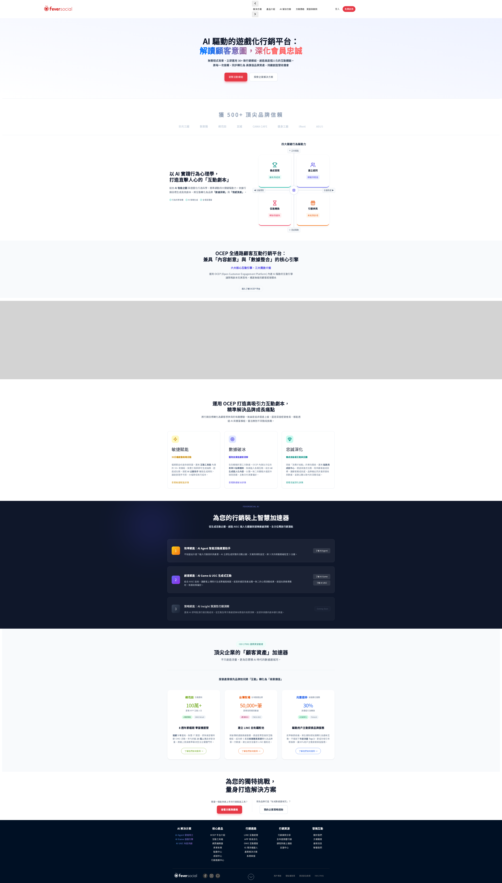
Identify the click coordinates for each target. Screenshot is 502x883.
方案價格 (300, 9)
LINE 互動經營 (251, 834)
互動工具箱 (217, 839)
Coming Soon (322, 609)
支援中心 (284, 847)
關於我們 (317, 834)
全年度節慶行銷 (284, 839)
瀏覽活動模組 (236, 77)
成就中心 (217, 855)
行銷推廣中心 (217, 860)
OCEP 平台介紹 (217, 834)
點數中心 (217, 851)
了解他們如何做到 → (193, 750)
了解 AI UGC (321, 582)
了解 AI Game (322, 576)
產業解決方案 (251, 851)
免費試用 (349, 8)
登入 (337, 8)
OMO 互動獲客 (251, 843)
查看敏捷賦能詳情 (180, 482)
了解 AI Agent (322, 550)
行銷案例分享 (284, 834)
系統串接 (251, 855)
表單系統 (217, 847)
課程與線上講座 (284, 843)
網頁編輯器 (217, 843)
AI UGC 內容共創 (184, 843)
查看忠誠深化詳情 (294, 482)
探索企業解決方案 (263, 77)
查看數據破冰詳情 (237, 482)
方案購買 (317, 839)
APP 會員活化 (251, 839)
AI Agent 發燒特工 (184, 834)
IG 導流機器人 (251, 847)
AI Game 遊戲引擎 (184, 839)
